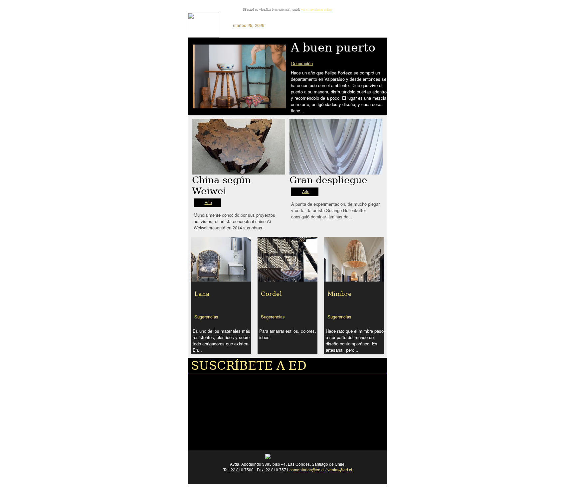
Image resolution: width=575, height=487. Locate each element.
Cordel (271, 293)
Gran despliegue (328, 180)
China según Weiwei (221, 185)
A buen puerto (333, 47)
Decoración (302, 63)
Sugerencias (206, 316)
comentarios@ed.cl (306, 469)
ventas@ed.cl (339, 469)
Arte (208, 202)
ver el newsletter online (316, 9)
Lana (202, 293)
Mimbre (339, 293)
